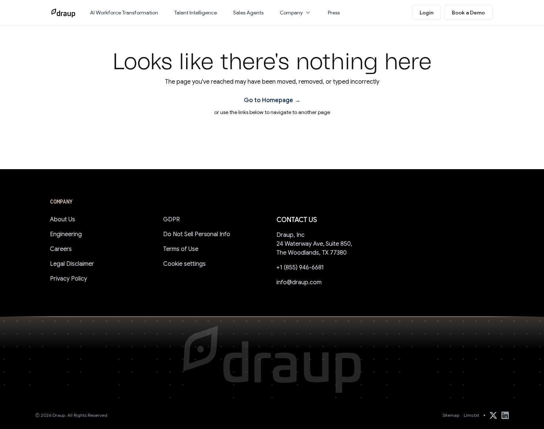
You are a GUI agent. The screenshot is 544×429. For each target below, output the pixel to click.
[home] (63, 12)
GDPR (171, 219)
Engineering (66, 234)
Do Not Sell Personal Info (196, 234)
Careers (61, 249)
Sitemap (451, 415)
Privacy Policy (68, 278)
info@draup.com (299, 282)
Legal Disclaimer (72, 264)
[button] (295, 12)
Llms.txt (471, 415)
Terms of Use (180, 249)
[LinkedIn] (505, 415)
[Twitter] (493, 415)
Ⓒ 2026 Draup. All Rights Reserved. (71, 415)
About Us (62, 219)
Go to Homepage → (272, 100)
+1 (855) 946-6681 (300, 267)
